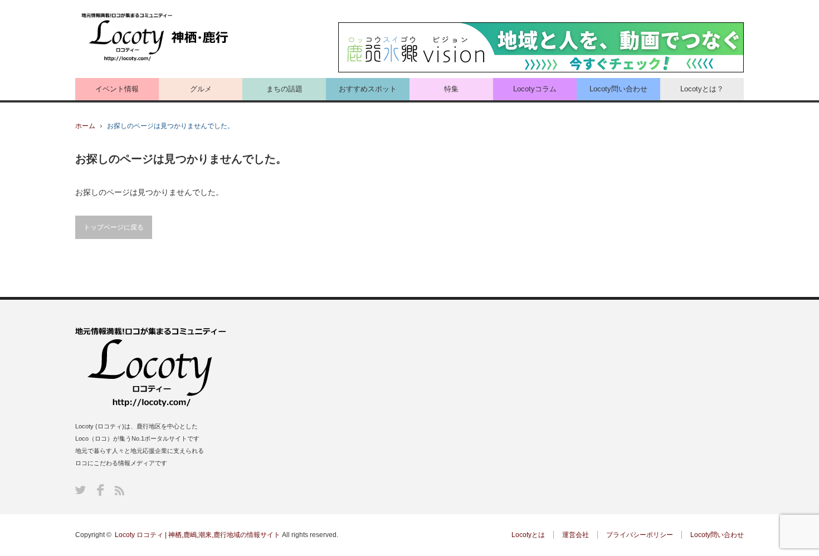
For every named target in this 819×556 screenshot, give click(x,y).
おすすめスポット (368, 89)
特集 (451, 89)
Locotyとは (528, 535)
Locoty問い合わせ (618, 89)
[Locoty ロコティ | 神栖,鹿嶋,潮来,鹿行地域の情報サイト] (156, 37)
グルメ (201, 89)
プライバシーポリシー (639, 535)
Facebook (100, 490)
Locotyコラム (535, 89)
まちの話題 (284, 89)
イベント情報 (117, 89)
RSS (119, 490)
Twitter (80, 490)
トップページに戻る (114, 227)
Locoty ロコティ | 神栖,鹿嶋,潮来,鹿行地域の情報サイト (197, 535)
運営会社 (575, 535)
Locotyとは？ (702, 89)
